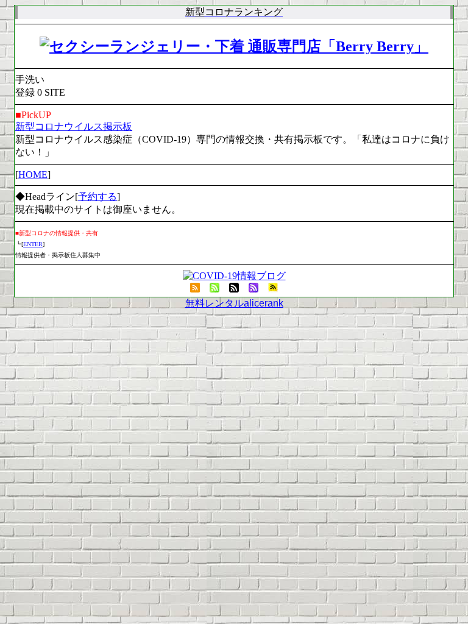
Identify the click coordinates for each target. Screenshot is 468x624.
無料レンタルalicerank (234, 303)
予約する (97, 196)
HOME (33, 174)
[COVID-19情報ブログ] (234, 276)
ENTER (33, 244)
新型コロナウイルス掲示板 (73, 126)
